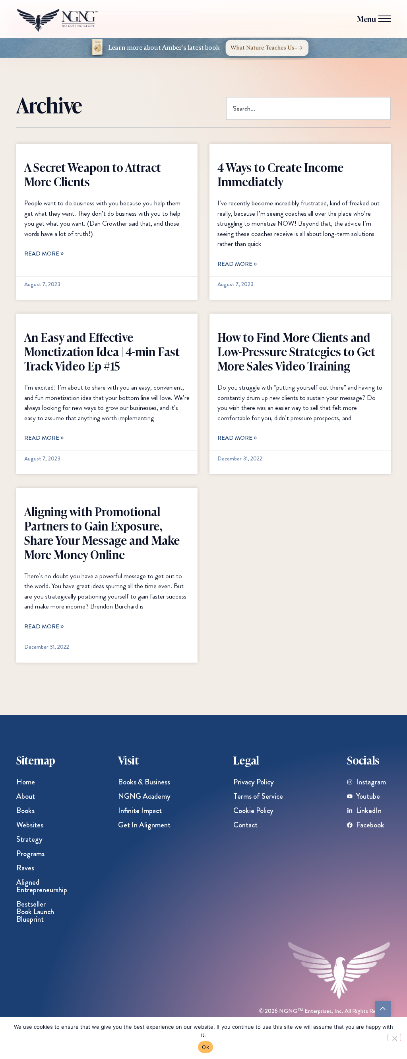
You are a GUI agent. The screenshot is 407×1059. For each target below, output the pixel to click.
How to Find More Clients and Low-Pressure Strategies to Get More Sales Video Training (296, 351)
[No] (394, 1037)
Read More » (44, 253)
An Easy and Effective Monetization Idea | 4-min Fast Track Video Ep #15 (102, 351)
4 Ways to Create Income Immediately (280, 174)
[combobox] (308, 108)
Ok (205, 1047)
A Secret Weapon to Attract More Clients (92, 174)
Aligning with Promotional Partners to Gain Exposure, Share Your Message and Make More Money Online (102, 532)
